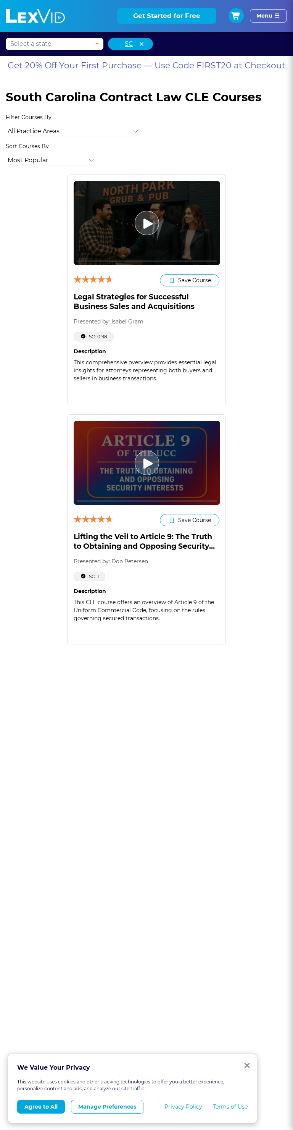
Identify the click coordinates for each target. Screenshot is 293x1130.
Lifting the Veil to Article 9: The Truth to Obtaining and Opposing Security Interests (143, 546)
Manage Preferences (107, 1106)
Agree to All (41, 1106)
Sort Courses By (27, 146)
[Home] (35, 16)
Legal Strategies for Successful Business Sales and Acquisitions (134, 302)
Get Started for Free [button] (166, 15)
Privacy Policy (183, 1106)
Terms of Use (230, 1106)
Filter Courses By (29, 117)
